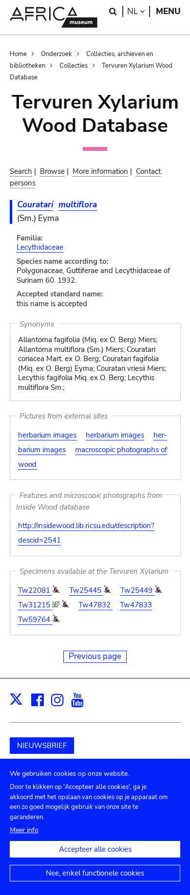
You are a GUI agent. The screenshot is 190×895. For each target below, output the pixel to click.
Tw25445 (86, 590)
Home (18, 54)
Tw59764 (35, 619)
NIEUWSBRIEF (42, 745)
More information (100, 171)
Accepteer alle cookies (95, 849)
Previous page (95, 656)
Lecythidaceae (40, 247)
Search (21, 171)
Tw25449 (137, 590)
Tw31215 (35, 605)
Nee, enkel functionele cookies (95, 873)
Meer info (24, 830)
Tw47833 (136, 605)
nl (138, 11)
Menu (168, 11)
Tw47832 (95, 605)
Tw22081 (35, 590)
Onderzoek (56, 54)
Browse (52, 171)
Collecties (73, 65)
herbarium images (47, 435)
